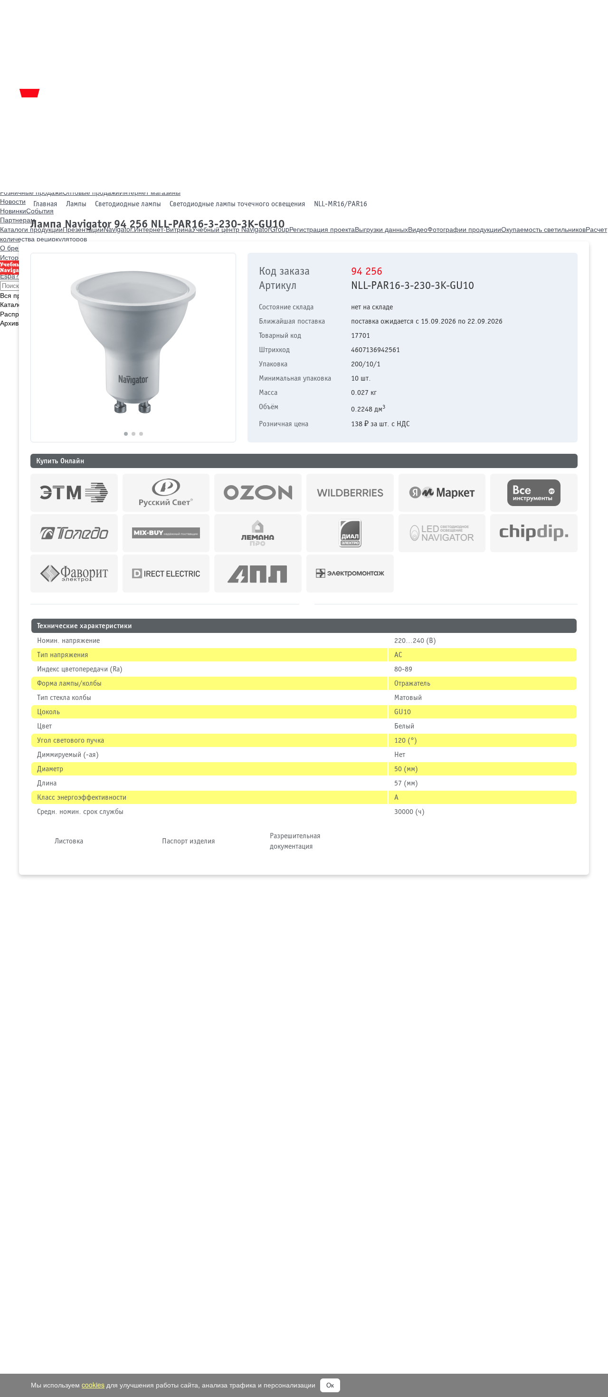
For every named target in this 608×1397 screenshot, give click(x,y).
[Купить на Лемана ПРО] (258, 533)
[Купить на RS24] (166, 493)
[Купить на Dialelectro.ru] (350, 533)
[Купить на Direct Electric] (166, 574)
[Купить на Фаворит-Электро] (74, 574)
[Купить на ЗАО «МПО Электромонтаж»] (350, 574)
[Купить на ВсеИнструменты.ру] (534, 493)
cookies (93, 1384)
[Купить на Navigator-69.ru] (258, 574)
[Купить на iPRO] (74, 493)
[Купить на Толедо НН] (74, 533)
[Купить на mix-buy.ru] (166, 533)
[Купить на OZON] (258, 493)
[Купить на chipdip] (534, 533)
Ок (330, 1385)
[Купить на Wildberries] (350, 493)
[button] (224, 347)
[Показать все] (306, 602)
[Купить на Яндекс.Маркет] (442, 493)
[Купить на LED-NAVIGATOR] (442, 533)
